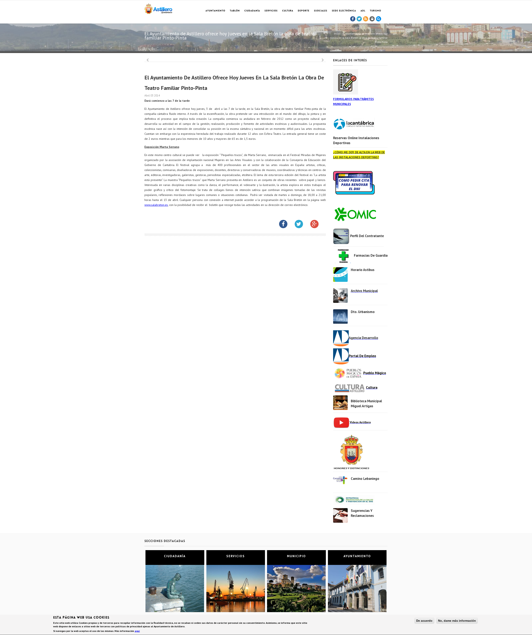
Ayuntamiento (215, 11)
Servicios (271, 11)
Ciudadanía (252, 11)
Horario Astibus (362, 269)
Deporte (303, 11)
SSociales (320, 11)
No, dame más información (457, 620)
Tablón (235, 11)
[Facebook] (353, 19)
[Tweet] (359, 19)
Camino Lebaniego (365, 478)
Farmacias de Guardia (371, 255)
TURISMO (375, 11)
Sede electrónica (344, 11)
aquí (137, 631)
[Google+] (317, 225)
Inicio (337, 33)
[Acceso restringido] (372, 19)
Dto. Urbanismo (363, 311)
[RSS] (365, 19)
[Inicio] (158, 8)
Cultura (287, 11)
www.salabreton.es (156, 205)
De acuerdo (424, 620)
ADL (363, 11)
